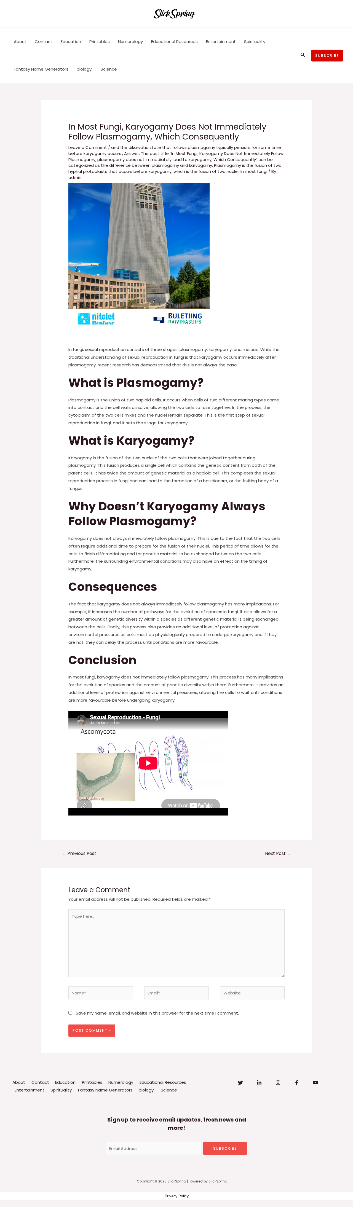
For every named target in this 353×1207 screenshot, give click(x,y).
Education (71, 41)
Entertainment (221, 41)
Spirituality (254, 41)
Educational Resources (174, 41)
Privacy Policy (177, 1196)
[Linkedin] (259, 1082)
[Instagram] (278, 1082)
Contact (43, 41)
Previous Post (79, 853)
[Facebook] (296, 1082)
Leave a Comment (87, 147)
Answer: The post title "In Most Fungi (160, 153)
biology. (84, 69)
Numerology (130, 41)
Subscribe (225, 1148)
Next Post (278, 853)
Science (109, 69)
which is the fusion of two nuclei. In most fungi (220, 171)
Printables (99, 41)
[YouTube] (315, 1082)
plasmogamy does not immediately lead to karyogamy (154, 159)
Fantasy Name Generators (41, 69)
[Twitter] (240, 1082)
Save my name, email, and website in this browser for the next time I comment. (157, 1013)
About (20, 41)
